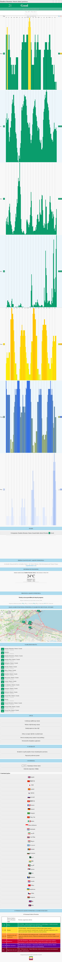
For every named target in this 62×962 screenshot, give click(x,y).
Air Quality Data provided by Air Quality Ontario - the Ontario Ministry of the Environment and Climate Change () (31, 564)
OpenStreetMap (53, 641)
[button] (23, 623)
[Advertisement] (31, 547)
